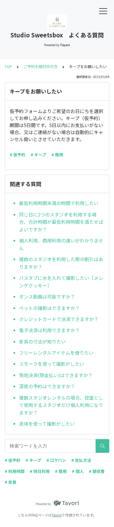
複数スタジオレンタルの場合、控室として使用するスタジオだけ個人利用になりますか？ (61, 405)
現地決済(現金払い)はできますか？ (56, 375)
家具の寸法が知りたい (42, 341)
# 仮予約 (17, 154)
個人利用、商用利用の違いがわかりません (61, 244)
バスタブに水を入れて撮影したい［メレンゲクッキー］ (61, 281)
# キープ (38, 154)
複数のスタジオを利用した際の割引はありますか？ (61, 263)
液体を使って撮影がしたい (47, 423)
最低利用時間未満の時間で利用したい (59, 203)
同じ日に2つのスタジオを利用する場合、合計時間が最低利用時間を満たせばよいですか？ (61, 222)
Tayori (57, 514)
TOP (8, 66)
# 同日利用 (40, 471)
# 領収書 (97, 471)
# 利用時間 (15, 471)
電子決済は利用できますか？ (49, 330)
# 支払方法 (81, 460)
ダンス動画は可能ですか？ (47, 296)
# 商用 (57, 154)
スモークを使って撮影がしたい (51, 363)
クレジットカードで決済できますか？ (59, 319)
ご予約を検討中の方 (40, 66)
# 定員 (10, 482)
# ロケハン (56, 460)
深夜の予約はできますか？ (47, 386)
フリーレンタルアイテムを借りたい (56, 352)
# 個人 (78, 471)
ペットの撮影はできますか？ (49, 307)
